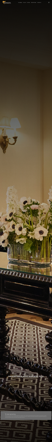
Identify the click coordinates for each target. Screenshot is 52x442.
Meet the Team (33, 2)
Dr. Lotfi (24, 2)
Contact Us (39, 2)
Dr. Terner (28, 2)
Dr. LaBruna (20, 2)
